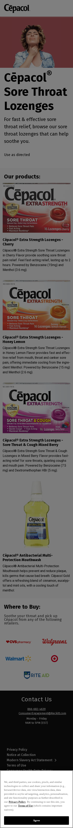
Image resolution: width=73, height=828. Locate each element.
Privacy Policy (17, 801)
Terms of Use (25, 805)
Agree (36, 820)
